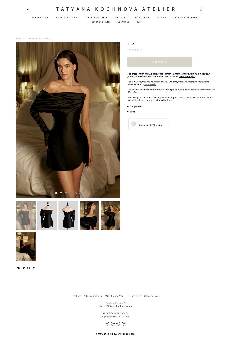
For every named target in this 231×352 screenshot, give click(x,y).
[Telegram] (23, 268)
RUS (139, 22)
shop (18, 39)
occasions (29, 39)
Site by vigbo (34, 344)
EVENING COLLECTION (95, 17)
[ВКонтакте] (18, 268)
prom (40, 39)
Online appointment (93, 296)
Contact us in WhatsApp (150, 125)
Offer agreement (151, 296)
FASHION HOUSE (40, 17)
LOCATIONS (124, 22)
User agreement (134, 296)
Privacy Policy (117, 296)
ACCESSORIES (142, 17)
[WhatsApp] (28, 268)
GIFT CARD (161, 17)
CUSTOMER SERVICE (100, 22)
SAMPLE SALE (121, 17)
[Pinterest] (33, 268)
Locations (76, 296)
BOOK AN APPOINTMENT (186, 17)
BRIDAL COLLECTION (66, 17)
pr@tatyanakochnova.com (115, 316)
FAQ (107, 296)
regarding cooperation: (115, 313)
